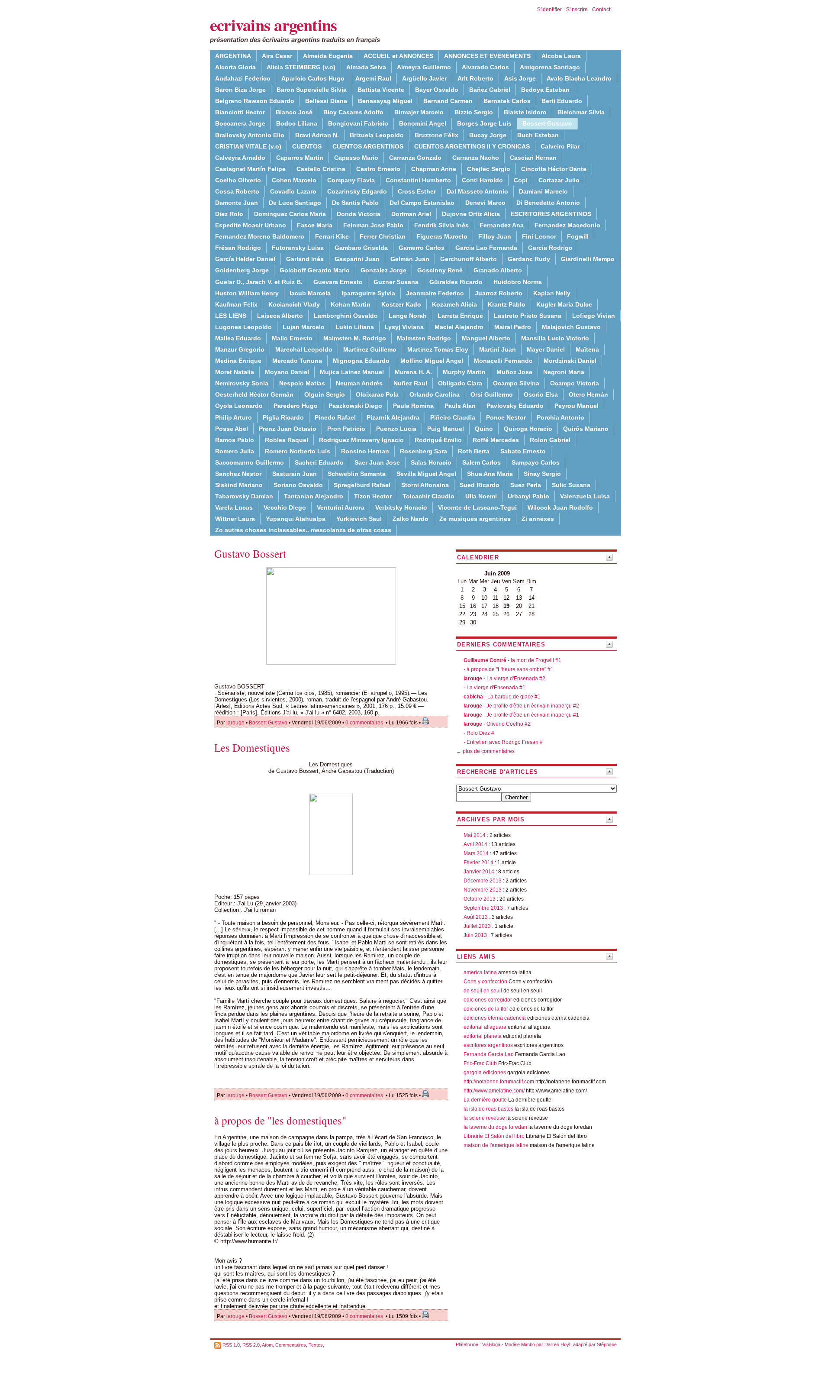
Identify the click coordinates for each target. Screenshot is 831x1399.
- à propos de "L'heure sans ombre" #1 (509, 669)
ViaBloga (491, 1344)
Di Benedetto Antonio (548, 202)
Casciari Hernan (533, 157)
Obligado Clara (460, 383)
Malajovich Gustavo (571, 326)
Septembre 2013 (483, 908)
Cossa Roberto (237, 191)
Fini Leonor (539, 236)
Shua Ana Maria (490, 473)
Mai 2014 (475, 835)
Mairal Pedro (512, 326)
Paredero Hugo (296, 405)
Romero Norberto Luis (297, 451)
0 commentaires (364, 723)
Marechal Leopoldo (303, 349)
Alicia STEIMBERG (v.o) (301, 67)
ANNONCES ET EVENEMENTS (487, 55)
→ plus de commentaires (485, 751)
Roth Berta (474, 451)
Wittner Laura (235, 518)
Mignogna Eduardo (361, 360)
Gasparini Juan (357, 258)
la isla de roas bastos (488, 1109)
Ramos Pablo (234, 439)
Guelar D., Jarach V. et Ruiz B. (259, 281)
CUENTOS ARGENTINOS (367, 146)
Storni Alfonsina (425, 484)
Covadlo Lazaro (293, 191)
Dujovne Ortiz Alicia (471, 213)
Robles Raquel (286, 439)
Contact (601, 9)
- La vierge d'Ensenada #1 (494, 688)
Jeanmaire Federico (435, 293)
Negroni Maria (563, 371)
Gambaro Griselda (361, 247)
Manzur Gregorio (239, 349)
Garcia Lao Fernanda (486, 247)
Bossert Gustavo (268, 723)
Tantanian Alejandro (313, 496)
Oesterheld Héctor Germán (254, 394)
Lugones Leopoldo (243, 326)
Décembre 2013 (483, 881)
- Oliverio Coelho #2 (497, 724)
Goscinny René (440, 270)
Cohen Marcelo (294, 180)
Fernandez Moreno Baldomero (259, 236)
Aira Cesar (277, 55)
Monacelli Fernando (503, 360)
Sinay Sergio (542, 473)
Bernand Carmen (448, 100)
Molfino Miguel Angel (431, 360)
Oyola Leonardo (239, 405)
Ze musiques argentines (475, 518)
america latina (480, 972)
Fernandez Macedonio (567, 225)
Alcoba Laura (561, 55)
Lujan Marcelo (304, 326)
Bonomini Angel (422, 123)
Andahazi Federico (243, 78)
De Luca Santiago (295, 202)
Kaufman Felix (236, 304)
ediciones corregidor (488, 1000)
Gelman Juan (409, 258)
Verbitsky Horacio (401, 507)
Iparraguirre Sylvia (368, 293)
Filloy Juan (494, 236)
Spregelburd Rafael (362, 484)
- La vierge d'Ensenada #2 (504, 678)
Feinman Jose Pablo (373, 225)
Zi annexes (538, 518)
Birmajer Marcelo (419, 112)
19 (506, 606)
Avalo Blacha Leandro (579, 78)
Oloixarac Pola (377, 394)
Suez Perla (525, 484)
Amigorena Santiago (550, 67)
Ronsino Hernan (365, 451)
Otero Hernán (588, 394)
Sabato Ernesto (523, 451)
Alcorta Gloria (235, 67)
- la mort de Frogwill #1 (512, 660)
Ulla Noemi (481, 496)
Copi (521, 180)
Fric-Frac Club (480, 1063)
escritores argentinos (488, 1045)
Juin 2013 (475, 935)
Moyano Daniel (287, 371)
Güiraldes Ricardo (456, 281)
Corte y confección (485, 982)
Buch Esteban (538, 135)
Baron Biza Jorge (240, 89)
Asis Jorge (520, 78)
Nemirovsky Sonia (241, 383)
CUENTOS (307, 146)
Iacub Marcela (310, 293)
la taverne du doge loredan (495, 1127)
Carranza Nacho (475, 157)
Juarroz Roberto (498, 293)
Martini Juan (497, 349)
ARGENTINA (233, 55)
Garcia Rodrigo (550, 247)
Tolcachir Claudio (428, 496)
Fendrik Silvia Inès (441, 225)
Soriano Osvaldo (298, 484)
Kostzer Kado (401, 304)
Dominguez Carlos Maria (290, 213)
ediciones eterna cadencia (495, 1018)
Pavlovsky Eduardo (515, 405)
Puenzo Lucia (396, 428)
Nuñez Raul (410, 383)
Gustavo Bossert (250, 553)
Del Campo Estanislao (422, 202)
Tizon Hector (373, 496)
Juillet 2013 (477, 926)
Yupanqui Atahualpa (295, 518)
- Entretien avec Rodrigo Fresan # (503, 742)
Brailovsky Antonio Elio (249, 135)
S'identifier (549, 9)
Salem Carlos (481, 462)
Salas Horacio (431, 462)
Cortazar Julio (559, 180)
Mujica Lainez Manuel (352, 371)
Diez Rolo (229, 213)
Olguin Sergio (324, 394)
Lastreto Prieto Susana (527, 315)
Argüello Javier (424, 78)
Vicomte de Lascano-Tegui (477, 507)
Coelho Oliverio (238, 180)
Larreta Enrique (460, 315)
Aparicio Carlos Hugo (313, 78)
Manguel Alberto (486, 338)
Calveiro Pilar (560, 146)
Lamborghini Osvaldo (346, 315)
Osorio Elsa (541, 394)
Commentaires (290, 1344)
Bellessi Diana (326, 100)
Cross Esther (417, 191)
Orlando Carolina (434, 394)
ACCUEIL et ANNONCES (398, 55)
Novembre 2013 (483, 890)
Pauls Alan (460, 405)
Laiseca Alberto (280, 315)
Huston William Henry (247, 293)
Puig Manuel (445, 428)
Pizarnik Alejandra (393, 417)
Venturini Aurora (340, 507)
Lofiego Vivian (593, 315)
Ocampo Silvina (516, 383)
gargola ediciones (485, 1072)
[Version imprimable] (425, 723)
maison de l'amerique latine (496, 1145)
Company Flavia (351, 180)
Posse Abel (231, 428)
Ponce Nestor (506, 417)
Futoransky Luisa (298, 247)
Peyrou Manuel (576, 405)
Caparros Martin (299, 157)
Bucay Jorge (487, 135)
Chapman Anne (433, 168)
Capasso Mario (356, 157)
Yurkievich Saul (359, 518)
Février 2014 (478, 862)
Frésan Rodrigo (238, 247)
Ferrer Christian (383, 236)
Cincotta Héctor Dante (553, 168)
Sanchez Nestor (238, 473)
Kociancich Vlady (294, 304)
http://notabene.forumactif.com (499, 1082)
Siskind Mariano (239, 484)
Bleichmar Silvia (581, 112)
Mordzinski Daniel (570, 360)
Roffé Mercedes (496, 439)
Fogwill (578, 236)
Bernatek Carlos (507, 100)
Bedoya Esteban (545, 89)
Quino (484, 428)
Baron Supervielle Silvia (312, 89)
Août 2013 (476, 917)
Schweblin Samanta (357, 473)
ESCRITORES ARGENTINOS (551, 213)
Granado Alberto (497, 270)
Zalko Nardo (410, 518)
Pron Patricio (346, 428)
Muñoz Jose (514, 371)
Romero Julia (234, 451)
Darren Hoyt (557, 1344)
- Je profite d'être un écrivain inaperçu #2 (521, 706)
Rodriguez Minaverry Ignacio (361, 439)
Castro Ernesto (378, 168)
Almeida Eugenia (328, 55)
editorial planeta (483, 1036)
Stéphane (607, 1344)
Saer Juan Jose (377, 462)
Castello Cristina (320, 168)
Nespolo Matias (302, 383)
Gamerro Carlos (421, 247)
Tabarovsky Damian (244, 496)
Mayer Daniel (546, 349)
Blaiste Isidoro (525, 112)
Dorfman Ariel (411, 213)
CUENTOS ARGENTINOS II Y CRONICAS (472, 146)
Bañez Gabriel (489, 89)
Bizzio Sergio (473, 112)
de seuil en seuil (483, 991)
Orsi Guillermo (491, 394)
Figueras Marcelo (441, 236)
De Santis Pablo (355, 202)
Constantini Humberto (418, 180)
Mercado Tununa (297, 360)
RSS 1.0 (231, 1344)
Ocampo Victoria (574, 383)
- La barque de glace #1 (502, 697)
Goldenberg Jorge (242, 270)
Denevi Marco (485, 202)
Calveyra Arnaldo (240, 157)
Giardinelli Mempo (588, 258)
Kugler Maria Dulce (564, 304)
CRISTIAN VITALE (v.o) (248, 146)
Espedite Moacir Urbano (250, 225)
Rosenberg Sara (423, 451)
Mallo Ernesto (292, 338)
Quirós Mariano (586, 428)
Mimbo (528, 1344)
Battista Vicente (381, 89)
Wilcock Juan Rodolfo (560, 507)
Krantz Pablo (506, 304)
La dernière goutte (485, 1100)
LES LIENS (230, 315)
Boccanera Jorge (240, 123)
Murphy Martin (464, 371)
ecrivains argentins (273, 25)
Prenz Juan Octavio (287, 428)
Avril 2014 (475, 844)
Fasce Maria (314, 225)
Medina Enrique (238, 360)
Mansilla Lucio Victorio (555, 338)
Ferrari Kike (332, 236)
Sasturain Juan (294, 473)
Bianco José (294, 112)
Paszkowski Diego (355, 405)
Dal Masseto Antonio (477, 191)
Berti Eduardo (561, 100)
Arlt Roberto (475, 78)
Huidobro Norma (517, 281)
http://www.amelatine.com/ (494, 1091)
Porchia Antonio (560, 417)
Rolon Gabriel (550, 439)
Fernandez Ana (502, 225)
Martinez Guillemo (369, 349)
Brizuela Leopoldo (377, 135)
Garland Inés (305, 258)
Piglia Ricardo (283, 417)
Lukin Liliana (354, 326)
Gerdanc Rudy (529, 258)
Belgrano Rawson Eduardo (254, 100)
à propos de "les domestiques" (280, 1120)
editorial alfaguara (485, 1027)
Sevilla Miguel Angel (426, 473)
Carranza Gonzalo (415, 157)
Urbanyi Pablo (528, 496)
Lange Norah (408, 315)
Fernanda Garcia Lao (489, 1054)
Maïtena (587, 349)
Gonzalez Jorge (383, 270)
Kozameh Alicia (454, 304)
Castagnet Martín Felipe (250, 168)
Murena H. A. (413, 371)
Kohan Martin (350, 304)
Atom (267, 1344)
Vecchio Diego (285, 507)
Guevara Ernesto (338, 281)
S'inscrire (577, 9)
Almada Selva (366, 67)
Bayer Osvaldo (436, 89)
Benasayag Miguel (385, 100)
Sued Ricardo (479, 484)
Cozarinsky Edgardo (357, 191)
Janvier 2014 (479, 872)
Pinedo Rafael (335, 417)
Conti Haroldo (482, 180)
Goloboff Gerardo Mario (315, 270)
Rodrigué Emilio (438, 439)
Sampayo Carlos (536, 462)
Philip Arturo (233, 417)
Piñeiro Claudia (452, 417)
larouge (235, 723)
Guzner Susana (396, 281)
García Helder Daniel (245, 258)
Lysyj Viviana (404, 326)
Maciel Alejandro (459, 326)
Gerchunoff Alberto (468, 258)
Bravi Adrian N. (317, 135)
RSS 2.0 (251, 1344)
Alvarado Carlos (485, 67)
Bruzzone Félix (436, 135)
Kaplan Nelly (551, 293)
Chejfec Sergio (488, 168)
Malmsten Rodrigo (424, 338)
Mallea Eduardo (238, 338)
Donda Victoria (358, 213)
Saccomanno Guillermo (249, 462)
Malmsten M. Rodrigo (354, 338)
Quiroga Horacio (528, 428)
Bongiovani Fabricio (358, 123)
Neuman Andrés (359, 383)
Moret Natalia (234, 371)
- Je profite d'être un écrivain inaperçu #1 (521, 715)
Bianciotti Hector (240, 112)
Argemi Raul (373, 78)
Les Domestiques (252, 747)
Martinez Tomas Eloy (437, 349)
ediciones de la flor (486, 1009)
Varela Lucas (234, 507)
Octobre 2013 (480, 899)
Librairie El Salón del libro (495, 1136)
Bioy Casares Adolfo (353, 112)
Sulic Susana (571, 484)
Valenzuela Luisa (585, 496)
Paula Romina (413, 405)
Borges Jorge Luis (484, 123)
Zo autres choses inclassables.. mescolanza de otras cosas (303, 530)
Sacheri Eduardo (319, 462)
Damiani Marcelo (543, 191)
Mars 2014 (476, 853)
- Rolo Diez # (479, 733)
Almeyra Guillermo (424, 67)
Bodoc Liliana (296, 123)
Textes (316, 1344)
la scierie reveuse (484, 1118)
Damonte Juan (236, 202)
